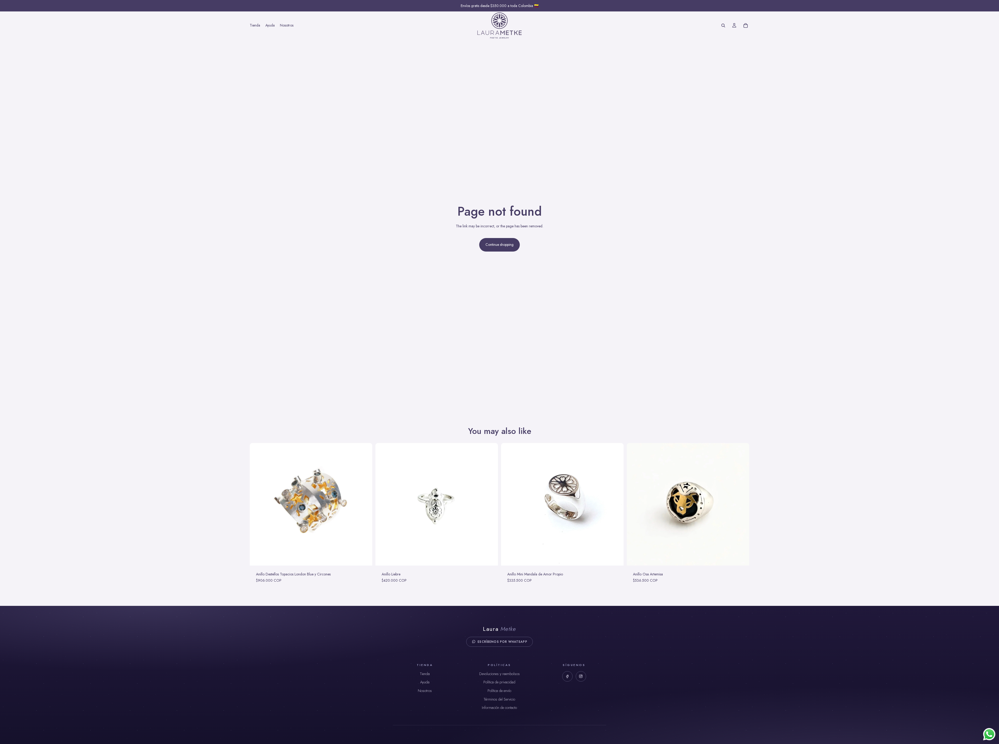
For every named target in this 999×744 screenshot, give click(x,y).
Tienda (425, 673)
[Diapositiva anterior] (257, 504)
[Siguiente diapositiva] (364, 504)
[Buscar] (723, 25)
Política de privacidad (499, 682)
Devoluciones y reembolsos (499, 673)
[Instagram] (581, 676)
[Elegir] (364, 557)
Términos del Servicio (499, 699)
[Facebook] (567, 676)
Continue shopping (499, 244)
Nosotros (425, 690)
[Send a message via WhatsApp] (989, 734)
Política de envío (499, 690)
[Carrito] (745, 25)
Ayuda (425, 682)
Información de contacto (499, 707)
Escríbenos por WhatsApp (502, 642)
